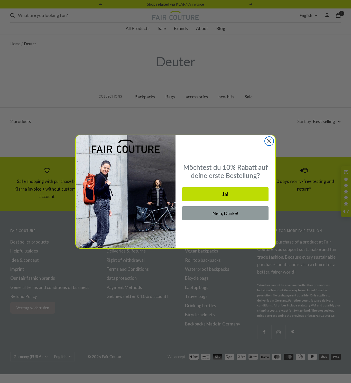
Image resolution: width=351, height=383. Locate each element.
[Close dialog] (269, 141)
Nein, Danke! (225, 213)
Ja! (225, 194)
